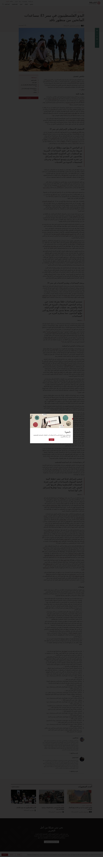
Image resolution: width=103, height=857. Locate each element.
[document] (51, 428)
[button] (31, 415)
